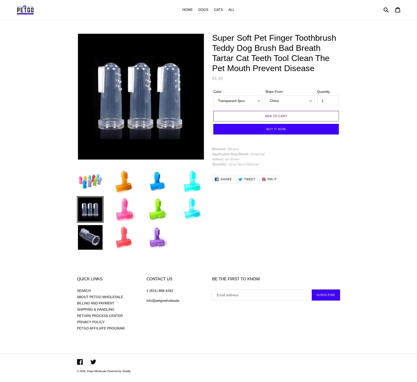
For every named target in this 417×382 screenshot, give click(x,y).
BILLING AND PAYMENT (95, 303)
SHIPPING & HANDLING (95, 309)
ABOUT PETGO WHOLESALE (100, 297)
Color (217, 92)
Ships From (274, 92)
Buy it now (276, 129)
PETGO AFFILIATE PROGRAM (101, 328)
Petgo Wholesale (96, 371)
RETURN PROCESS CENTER (100, 316)
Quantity (323, 92)
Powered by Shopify (119, 371)
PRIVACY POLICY (90, 322)
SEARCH (84, 291)
